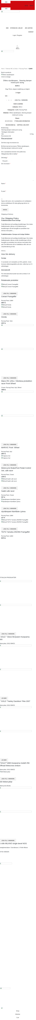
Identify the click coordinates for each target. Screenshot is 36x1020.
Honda (4, 317)
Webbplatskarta (6, 945)
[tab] (9, 121)
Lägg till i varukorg (21, 100)
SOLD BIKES (11, 643)
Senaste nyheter (6, 939)
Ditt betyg (4, 157)
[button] (9, 293)
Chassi (3, 387)
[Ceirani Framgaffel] (9, 284)
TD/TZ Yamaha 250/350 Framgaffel (15, 532)
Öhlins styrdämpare (15, 113)
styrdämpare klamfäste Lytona (13, 511)
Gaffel (30, 68)
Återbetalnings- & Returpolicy (10, 920)
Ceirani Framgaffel (8, 296)
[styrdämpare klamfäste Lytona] (10, 499)
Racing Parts (23, 68)
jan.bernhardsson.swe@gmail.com (13, 892)
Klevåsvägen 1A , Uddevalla (12, 889)
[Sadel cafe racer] (9, 479)
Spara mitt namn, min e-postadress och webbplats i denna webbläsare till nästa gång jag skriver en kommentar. (16, 203)
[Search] (17, 38)
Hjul (15, 387)
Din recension (5, 163)
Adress (4, 969)
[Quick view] (3, 290)
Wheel (19, 387)
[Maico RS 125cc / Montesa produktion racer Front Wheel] (17, 336)
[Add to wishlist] (8, 290)
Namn (3, 183)
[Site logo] (10, 18)
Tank (11, 321)
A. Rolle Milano (23, 847)
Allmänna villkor (6, 914)
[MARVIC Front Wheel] (17, 402)
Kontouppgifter (6, 963)
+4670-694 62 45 (8, 895)
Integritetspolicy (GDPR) (9, 917)
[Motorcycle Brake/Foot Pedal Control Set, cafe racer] (5, 456)
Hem (2, 68)
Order (3, 966)
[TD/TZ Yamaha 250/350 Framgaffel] (14, 519)
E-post (3, 191)
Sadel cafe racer (7, 491)
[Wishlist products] (17, 42)
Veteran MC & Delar (12, 68)
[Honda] (6, 304)
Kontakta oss (5, 942)
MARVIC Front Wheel (10, 447)
